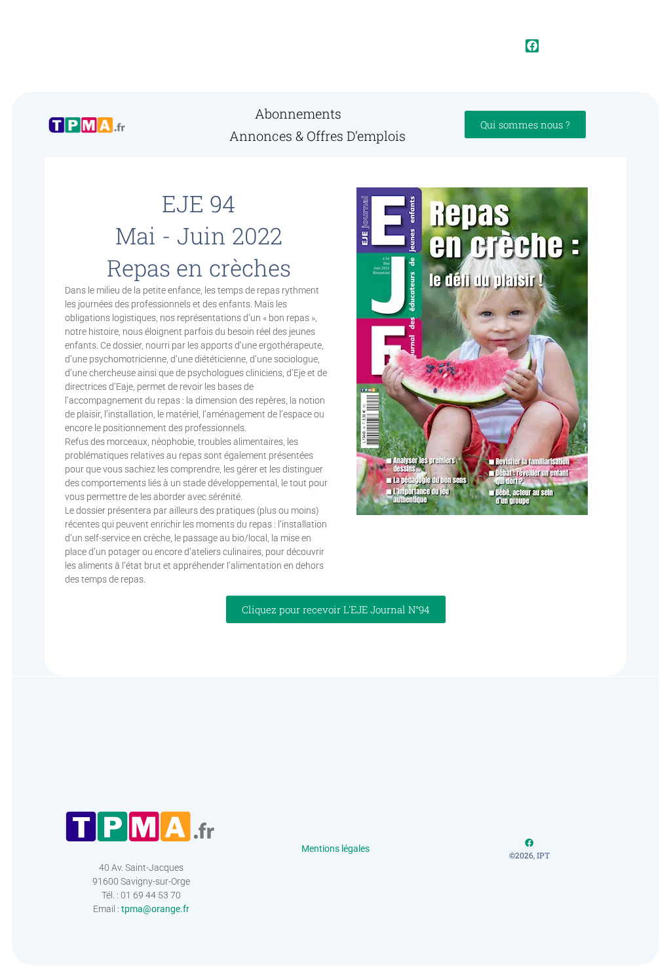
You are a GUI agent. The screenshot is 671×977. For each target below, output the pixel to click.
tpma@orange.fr (155, 909)
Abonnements (298, 113)
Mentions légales (335, 848)
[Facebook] (532, 45)
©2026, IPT (529, 855)
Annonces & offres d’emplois (317, 135)
